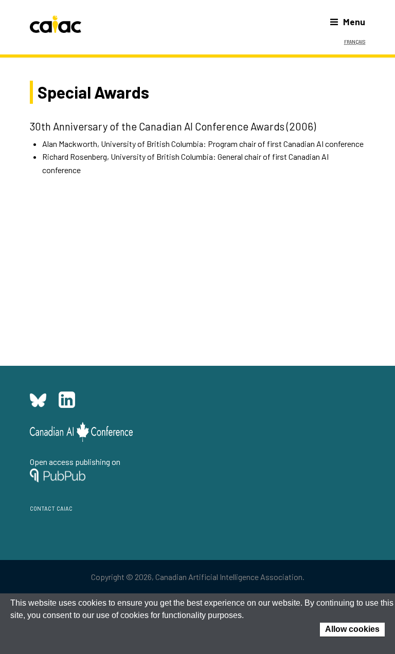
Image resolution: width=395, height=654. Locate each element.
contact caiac (51, 507)
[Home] (55, 24)
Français (354, 41)
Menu (354, 21)
